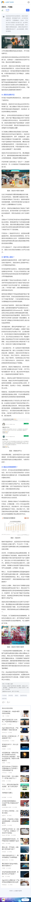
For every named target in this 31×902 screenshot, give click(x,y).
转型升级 (4, 698)
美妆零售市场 (23, 695)
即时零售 (11, 695)
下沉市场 (4, 695)
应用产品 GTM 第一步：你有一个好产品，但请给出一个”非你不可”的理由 (10, 831)
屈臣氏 (16, 695)
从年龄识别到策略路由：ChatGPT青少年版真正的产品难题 (10, 803)
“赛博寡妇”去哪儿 (7, 793)
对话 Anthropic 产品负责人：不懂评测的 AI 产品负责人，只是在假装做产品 (11, 768)
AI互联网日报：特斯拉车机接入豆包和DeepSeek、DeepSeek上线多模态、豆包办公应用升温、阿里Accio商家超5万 (11, 756)
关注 (28, 10)
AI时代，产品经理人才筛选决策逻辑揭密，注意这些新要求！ (10, 821)
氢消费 (7, 10)
